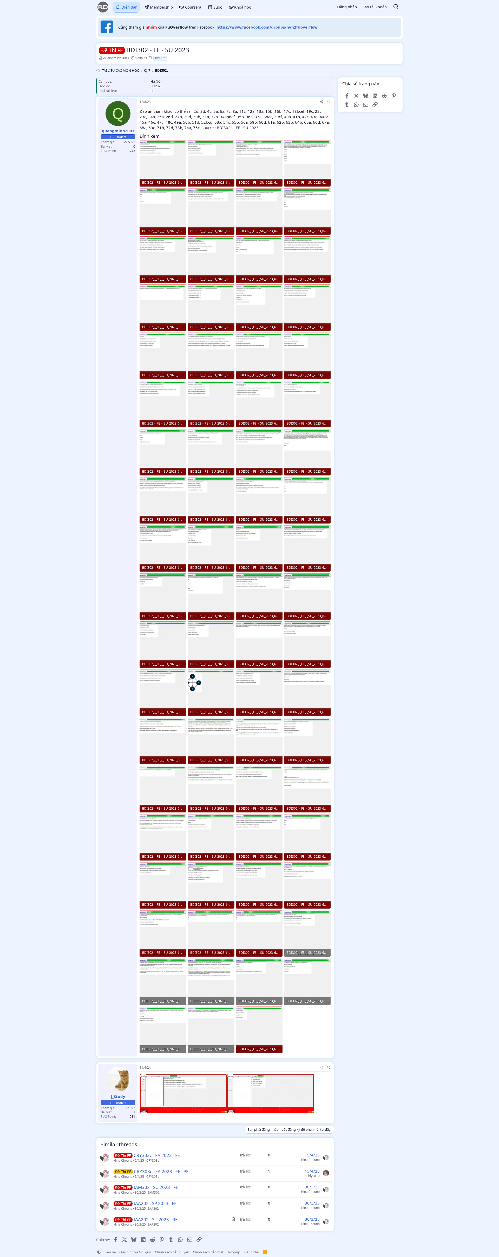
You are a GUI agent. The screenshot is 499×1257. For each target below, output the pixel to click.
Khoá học (242, 7)
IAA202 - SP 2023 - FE (155, 1203)
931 (132, 1116)
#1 (329, 102)
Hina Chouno (123, 1160)
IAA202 (153, 1208)
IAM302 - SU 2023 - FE (156, 1187)
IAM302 (154, 1192)
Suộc (217, 7)
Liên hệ (110, 1252)
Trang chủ (251, 1252)
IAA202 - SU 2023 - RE (156, 1219)
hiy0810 (314, 1176)
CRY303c (152, 1160)
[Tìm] (396, 7)
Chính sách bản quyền (172, 1252)
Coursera (193, 7)
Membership (161, 7)
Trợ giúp (233, 1252)
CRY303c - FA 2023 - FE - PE (161, 1171)
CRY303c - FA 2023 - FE (157, 1155)
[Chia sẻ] (321, 102)
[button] (99, 1252)
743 (132, 151)
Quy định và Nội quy (135, 1252)
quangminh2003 (116, 58)
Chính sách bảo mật (208, 1252)
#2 (329, 1067)
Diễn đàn (129, 7)
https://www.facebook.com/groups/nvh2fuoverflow (267, 27)
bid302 (160, 58)
